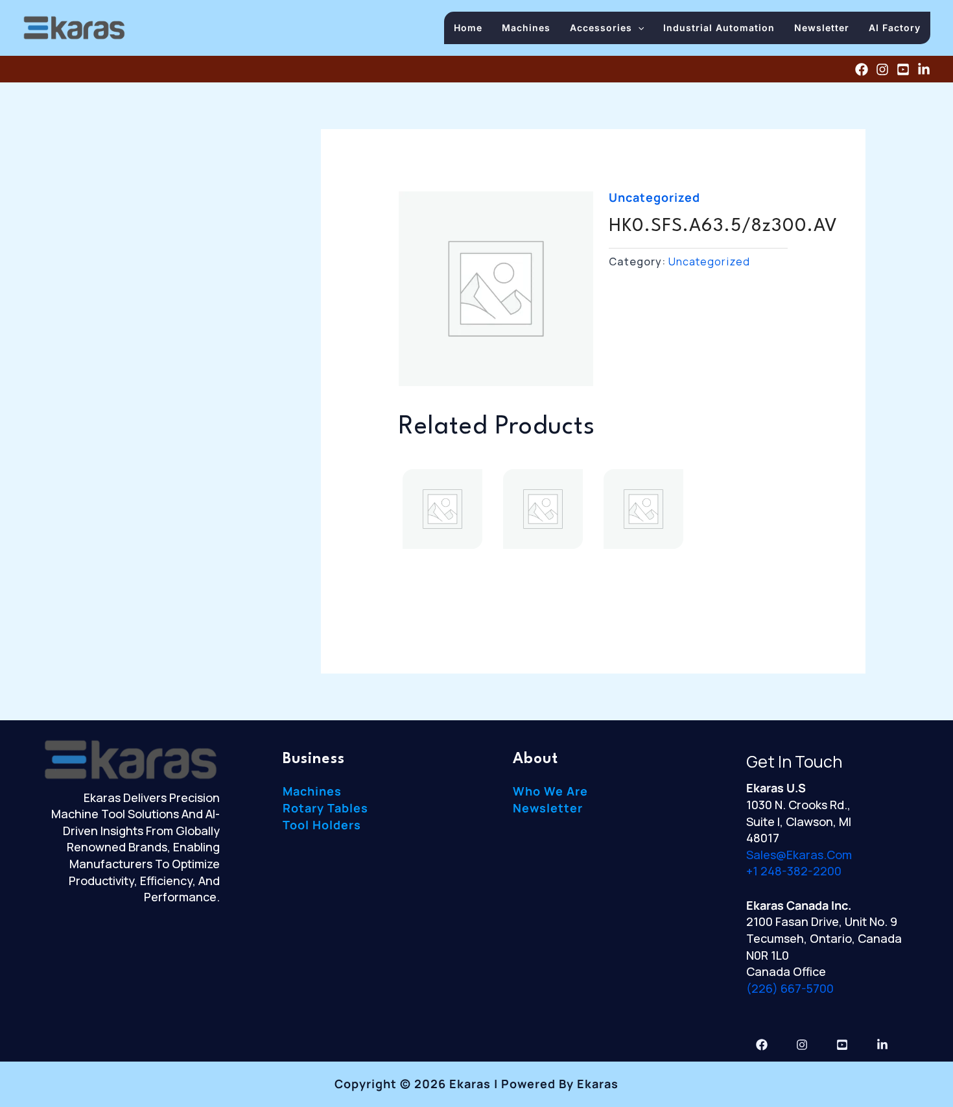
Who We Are (550, 791)
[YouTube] (903, 69)
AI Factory (895, 27)
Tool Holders (322, 825)
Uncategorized (654, 197)
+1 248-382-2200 (793, 871)
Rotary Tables (325, 808)
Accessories (601, 27)
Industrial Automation (719, 27)
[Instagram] (882, 69)
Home (468, 27)
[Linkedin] (923, 69)
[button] (638, 27)
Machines (526, 27)
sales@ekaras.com (799, 854)
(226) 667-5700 (790, 988)
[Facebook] (861, 69)
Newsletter (821, 27)
